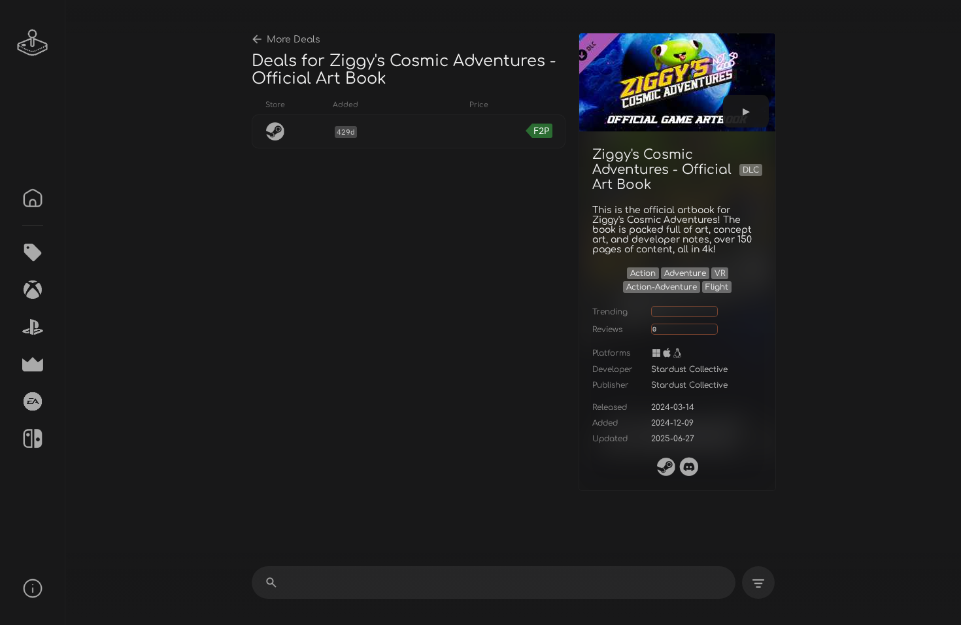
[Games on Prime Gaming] (32, 364)
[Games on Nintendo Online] (32, 438)
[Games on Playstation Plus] (32, 326)
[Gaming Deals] (32, 252)
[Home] (32, 198)
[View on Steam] (666, 466)
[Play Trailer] (746, 111)
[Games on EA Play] (32, 401)
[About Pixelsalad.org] (32, 588)
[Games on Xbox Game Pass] (32, 289)
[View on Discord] (689, 466)
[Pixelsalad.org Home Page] (32, 42)
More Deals (293, 39)
